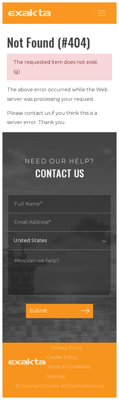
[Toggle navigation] (101, 13)
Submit (38, 311)
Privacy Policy (67, 348)
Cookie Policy (62, 357)
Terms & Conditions (68, 366)
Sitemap (56, 376)
